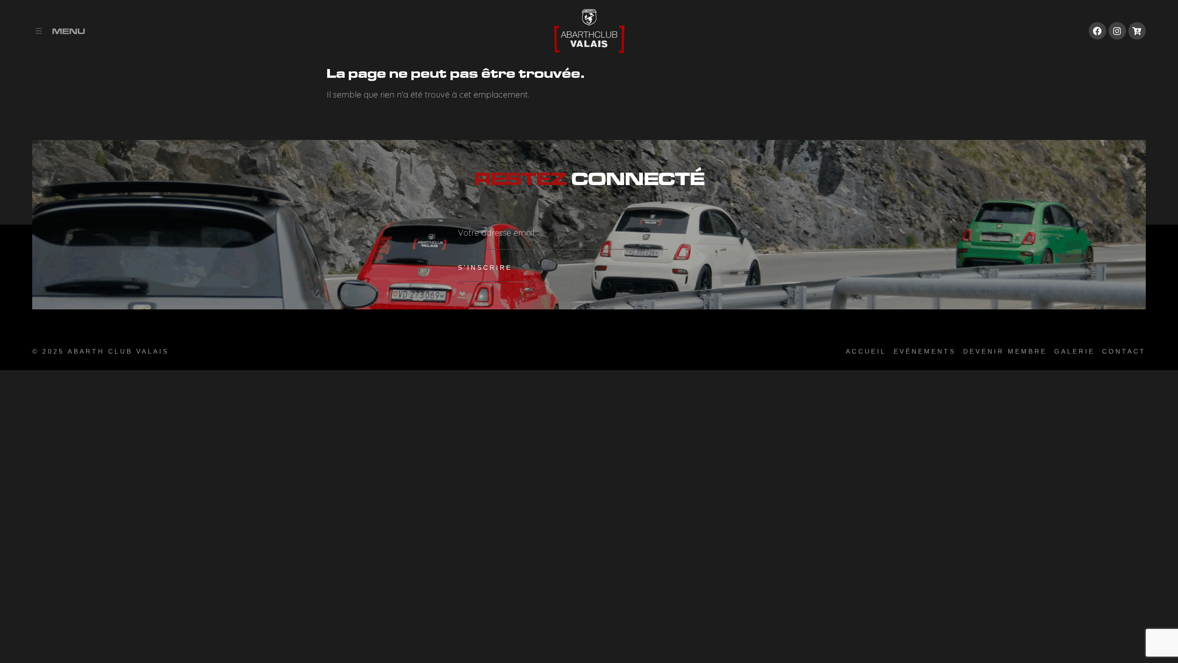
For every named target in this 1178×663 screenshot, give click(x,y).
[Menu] (38, 30)
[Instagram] (1117, 31)
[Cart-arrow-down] (1137, 31)
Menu (68, 31)
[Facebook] (1097, 31)
